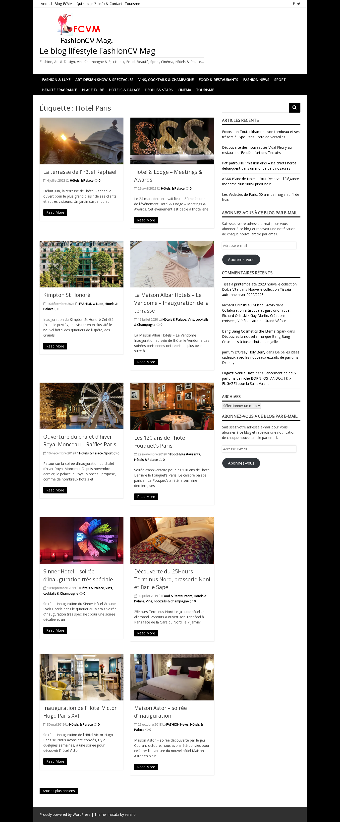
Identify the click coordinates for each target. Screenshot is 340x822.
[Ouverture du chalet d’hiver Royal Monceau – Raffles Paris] (81, 406)
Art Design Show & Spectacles (104, 79)
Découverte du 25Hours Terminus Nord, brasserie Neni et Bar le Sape (172, 579)
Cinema (184, 89)
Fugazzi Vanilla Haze (238, 373)
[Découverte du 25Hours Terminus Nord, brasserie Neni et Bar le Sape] (172, 540)
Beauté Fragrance (59, 89)
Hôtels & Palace (124, 89)
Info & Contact (110, 3)
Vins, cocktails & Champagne (166, 79)
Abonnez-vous (241, 259)
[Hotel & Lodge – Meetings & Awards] (172, 141)
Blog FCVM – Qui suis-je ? (75, 3)
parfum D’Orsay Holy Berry (243, 352)
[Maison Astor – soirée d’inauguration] (172, 677)
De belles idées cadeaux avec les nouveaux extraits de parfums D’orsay (260, 357)
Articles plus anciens (59, 790)
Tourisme (132, 3)
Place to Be (93, 89)
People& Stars (159, 89)
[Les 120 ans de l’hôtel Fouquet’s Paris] (172, 406)
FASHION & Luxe (91, 303)
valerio (130, 814)
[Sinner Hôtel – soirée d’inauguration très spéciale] (81, 540)
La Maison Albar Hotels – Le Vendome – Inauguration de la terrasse (171, 302)
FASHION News (256, 79)
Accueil (46, 3)
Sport (280, 79)
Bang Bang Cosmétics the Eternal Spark (254, 331)
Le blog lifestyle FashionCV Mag (97, 50)
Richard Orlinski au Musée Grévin (248, 305)
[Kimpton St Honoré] (81, 264)
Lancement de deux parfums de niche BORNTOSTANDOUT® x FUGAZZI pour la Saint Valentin (259, 378)
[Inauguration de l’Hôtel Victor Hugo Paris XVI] (81, 677)
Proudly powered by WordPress (65, 814)
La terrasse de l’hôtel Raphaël (79, 171)
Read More (55, 212)
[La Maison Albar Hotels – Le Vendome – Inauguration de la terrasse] (172, 264)
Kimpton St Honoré (66, 294)
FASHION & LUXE (56, 79)
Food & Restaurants (218, 79)
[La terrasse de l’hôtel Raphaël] (81, 141)
